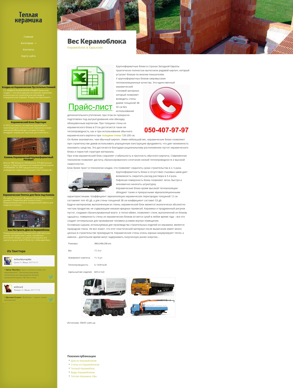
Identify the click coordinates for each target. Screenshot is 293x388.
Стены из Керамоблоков (85, 364)
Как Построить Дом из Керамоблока (28, 229)
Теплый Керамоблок (83, 368)
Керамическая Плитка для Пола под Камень (28, 194)
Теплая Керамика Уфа (84, 376)
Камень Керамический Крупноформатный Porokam (28, 158)
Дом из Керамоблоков (83, 360)
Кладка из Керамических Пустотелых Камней (28, 87)
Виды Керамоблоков (83, 372)
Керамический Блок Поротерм (28, 122)
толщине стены (111, 135)
